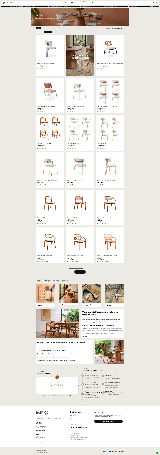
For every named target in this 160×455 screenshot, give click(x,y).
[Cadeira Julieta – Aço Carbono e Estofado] (80, 92)
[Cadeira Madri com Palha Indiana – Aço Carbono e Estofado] (110, 49)
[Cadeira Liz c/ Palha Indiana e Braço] (50, 241)
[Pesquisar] (138, 3)
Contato (72, 419)
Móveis (72, 2)
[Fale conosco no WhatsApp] (157, 452)
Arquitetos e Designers (91, 2)
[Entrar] (153, 3)
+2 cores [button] (46, 148)
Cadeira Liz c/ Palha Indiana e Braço (44, 255)
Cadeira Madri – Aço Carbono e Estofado (46, 106)
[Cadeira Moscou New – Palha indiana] (80, 241)
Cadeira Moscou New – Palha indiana (75, 255)
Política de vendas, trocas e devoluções (78, 437)
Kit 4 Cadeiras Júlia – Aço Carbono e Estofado (107, 106)
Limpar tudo (48, 32)
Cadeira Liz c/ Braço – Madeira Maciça (105, 217)
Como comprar (73, 431)
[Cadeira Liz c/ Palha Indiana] (50, 203)
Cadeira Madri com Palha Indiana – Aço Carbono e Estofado (110, 63)
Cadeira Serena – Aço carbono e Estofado (106, 180)
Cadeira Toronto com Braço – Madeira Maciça (107, 255)
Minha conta (73, 422)
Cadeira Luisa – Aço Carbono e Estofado (45, 63)
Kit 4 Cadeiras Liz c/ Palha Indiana (44, 143)
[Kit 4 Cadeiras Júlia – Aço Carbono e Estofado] (110, 92)
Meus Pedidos (73, 424)
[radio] (37, 68)
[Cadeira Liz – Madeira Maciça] (80, 203)
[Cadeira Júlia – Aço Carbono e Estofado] (80, 166)
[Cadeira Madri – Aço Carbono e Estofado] (50, 92)
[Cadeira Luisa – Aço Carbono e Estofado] (50, 49)
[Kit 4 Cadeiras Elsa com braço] (80, 129)
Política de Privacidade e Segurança (78, 439)
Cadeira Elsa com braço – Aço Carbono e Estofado (48, 180)
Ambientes (65, 2)
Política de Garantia (74, 435)
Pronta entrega (81, 2)
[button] (78, 385)
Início (35, 11)
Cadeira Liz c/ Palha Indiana (43, 217)
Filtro (39, 28)
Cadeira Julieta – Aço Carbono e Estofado (76, 106)
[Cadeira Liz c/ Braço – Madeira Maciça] (110, 203)
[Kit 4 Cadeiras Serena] (110, 129)
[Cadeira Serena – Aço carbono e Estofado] (110, 166)
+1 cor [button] (76, 148)
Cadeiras (39, 32)
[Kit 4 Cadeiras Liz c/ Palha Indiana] (50, 129)
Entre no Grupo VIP (98, 412)
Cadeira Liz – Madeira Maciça (73, 217)
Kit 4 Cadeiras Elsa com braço (73, 143)
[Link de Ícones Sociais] (37, 442)
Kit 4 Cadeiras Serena (101, 143)
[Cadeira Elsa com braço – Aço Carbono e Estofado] (50, 166)
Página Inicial (73, 415)
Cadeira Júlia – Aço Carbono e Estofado (75, 180)
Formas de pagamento (75, 433)
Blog (71, 417)
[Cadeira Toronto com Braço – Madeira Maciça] (110, 241)
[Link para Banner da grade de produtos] (80, 55)
